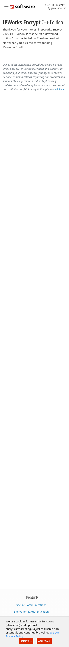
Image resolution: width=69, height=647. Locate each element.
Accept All (44, 641)
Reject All (26, 641)
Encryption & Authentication (31, 611)
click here (58, 89)
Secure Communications (31, 605)
